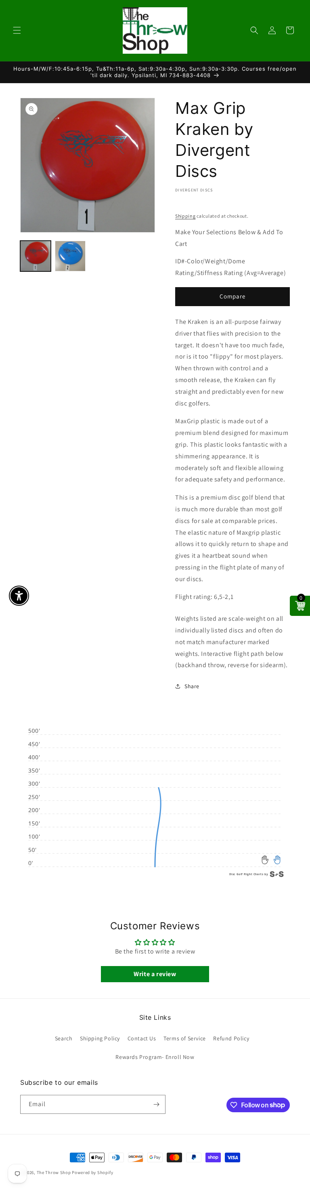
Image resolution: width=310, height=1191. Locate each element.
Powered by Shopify (92, 1172)
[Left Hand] (265, 860)
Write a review (155, 974)
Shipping (185, 216)
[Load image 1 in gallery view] (35, 256)
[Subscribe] (156, 1104)
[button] (17, 30)
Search (64, 1038)
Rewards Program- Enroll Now (154, 1057)
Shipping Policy (100, 1038)
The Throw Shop (54, 1172)
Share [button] (191, 686)
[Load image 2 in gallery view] (70, 256)
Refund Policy (231, 1038)
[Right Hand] (277, 860)
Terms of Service (184, 1038)
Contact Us (142, 1038)
